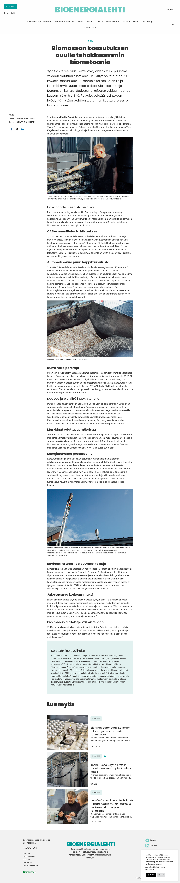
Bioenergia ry (29, 842)
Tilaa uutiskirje (10, 13)
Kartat (136, 21)
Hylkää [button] (161, 875)
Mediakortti (27, 862)
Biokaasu (91, 21)
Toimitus (26, 853)
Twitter (153, 840)
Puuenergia (148, 21)
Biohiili (80, 21)
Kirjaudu (170, 9)
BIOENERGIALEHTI (90, 9)
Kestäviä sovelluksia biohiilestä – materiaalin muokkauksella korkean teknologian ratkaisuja (111, 806)
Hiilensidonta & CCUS (65, 21)
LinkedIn (153, 845)
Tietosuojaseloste (30, 865)
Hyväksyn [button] (151, 875)
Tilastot (126, 21)
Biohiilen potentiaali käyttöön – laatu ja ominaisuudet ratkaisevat (110, 731)
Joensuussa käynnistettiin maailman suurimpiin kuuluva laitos (111, 768)
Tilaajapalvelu (29, 856)
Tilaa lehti (10, 6)
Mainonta (27, 859)
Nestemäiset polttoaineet (39, 21)
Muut (100, 21)
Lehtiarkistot (90, 27)
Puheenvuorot (113, 21)
